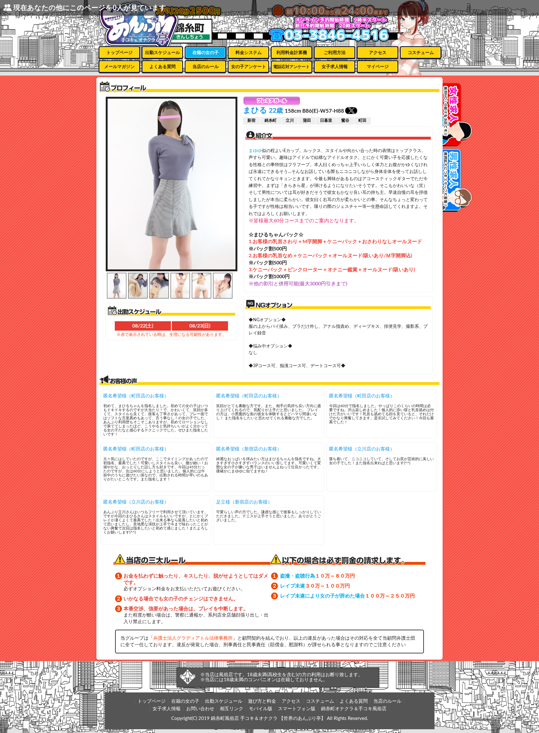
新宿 (251, 121)
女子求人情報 (335, 67)
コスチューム (421, 53)
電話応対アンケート (291, 67)
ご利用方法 (335, 53)
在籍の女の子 (205, 53)
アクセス (377, 53)
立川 (290, 121)
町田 (362, 121)
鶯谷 (345, 121)
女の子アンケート (248, 67)
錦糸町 (271, 121)
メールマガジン (119, 67)
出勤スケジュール (162, 53)
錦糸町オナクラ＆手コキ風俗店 (353, 708)
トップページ (119, 53)
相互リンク (231, 708)
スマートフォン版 (296, 708)
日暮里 (326, 121)
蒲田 (307, 121)
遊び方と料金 (262, 701)
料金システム (249, 53)
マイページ (378, 67)
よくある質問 (162, 67)
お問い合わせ (200, 708)
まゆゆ (255, 151)
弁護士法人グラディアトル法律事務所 (193, 638)
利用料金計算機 (291, 53)
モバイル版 (260, 708)
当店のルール (205, 67)
